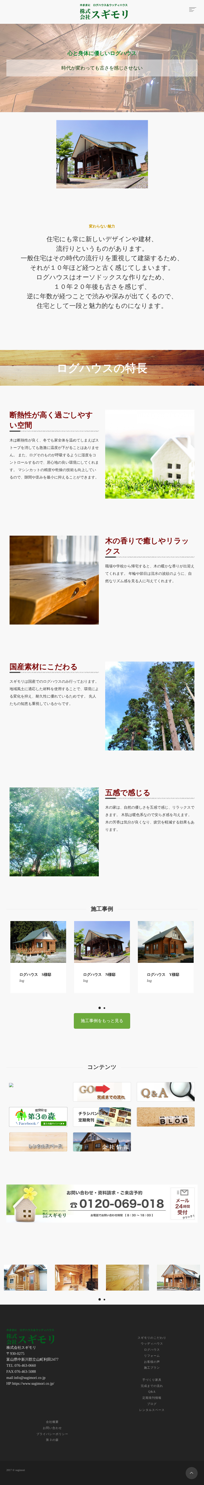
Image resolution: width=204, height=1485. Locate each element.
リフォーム (152, 1355)
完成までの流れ (152, 1385)
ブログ (152, 1403)
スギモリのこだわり (152, 1337)
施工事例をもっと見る (102, 1020)
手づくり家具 (152, 1379)
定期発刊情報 (152, 1397)
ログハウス (152, 1349)
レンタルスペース (152, 1409)
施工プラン (152, 1367)
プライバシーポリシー (52, 1434)
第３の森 (52, 1439)
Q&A (152, 1391)
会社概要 (52, 1421)
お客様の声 (152, 1361)
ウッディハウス (152, 1343)
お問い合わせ (52, 1427)
